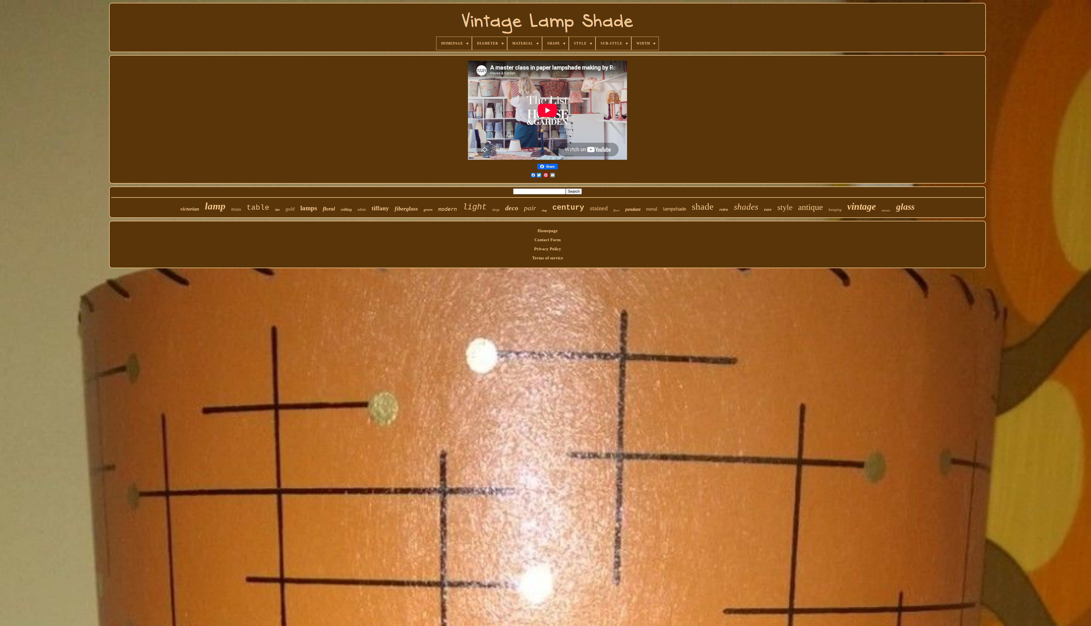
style (784, 207)
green (428, 209)
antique (810, 207)
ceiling (346, 209)
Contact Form (547, 240)
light (475, 207)
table (258, 207)
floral (329, 209)
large (495, 210)
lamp (215, 206)
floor (616, 210)
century (568, 207)
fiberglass (406, 208)
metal (651, 209)
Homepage (548, 230)
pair (530, 208)
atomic (886, 210)
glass (905, 206)
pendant (632, 209)
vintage (861, 206)
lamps (308, 208)
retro (723, 209)
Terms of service (547, 258)
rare (768, 209)
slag (544, 210)
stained (599, 208)
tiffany (380, 208)
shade (703, 206)
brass (236, 209)
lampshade (674, 209)
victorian (189, 209)
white (361, 209)
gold (290, 209)
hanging (835, 209)
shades (746, 207)
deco (511, 208)
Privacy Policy (547, 249)
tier (277, 210)
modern (447, 209)
